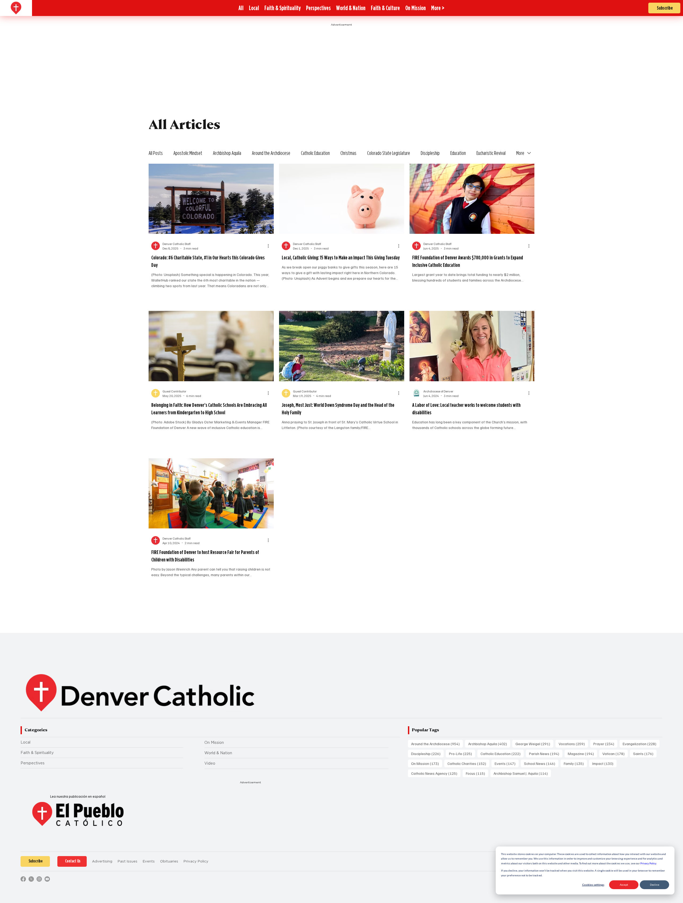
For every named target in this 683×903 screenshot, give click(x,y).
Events (507, 763)
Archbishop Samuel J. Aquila (522, 773)
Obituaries (169, 861)
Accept (624, 884)
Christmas (348, 153)
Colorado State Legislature (388, 153)
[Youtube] (47, 879)
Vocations (573, 743)
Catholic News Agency (435, 773)
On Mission (214, 742)
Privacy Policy (648, 863)
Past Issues (127, 861)
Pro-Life (462, 753)
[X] (31, 879)
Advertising (102, 861)
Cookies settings (593, 884)
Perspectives (33, 763)
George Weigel (534, 743)
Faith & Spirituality (37, 753)
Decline (654, 884)
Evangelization (641, 743)
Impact (604, 763)
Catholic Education (315, 153)
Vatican (615, 753)
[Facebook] (23, 879)
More (520, 153)
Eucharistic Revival (491, 153)
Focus (477, 773)
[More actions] (270, 246)
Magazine (582, 753)
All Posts (156, 153)
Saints (645, 753)
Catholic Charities (468, 763)
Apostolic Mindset (187, 153)
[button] (437, 8)
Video (209, 763)
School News (541, 763)
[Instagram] (39, 879)
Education (458, 153)
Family (575, 763)
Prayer (605, 743)
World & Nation (218, 753)
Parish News (545, 753)
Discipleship (430, 153)
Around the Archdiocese (271, 153)
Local (25, 742)
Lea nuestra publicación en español (77, 796)
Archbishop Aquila (227, 153)
